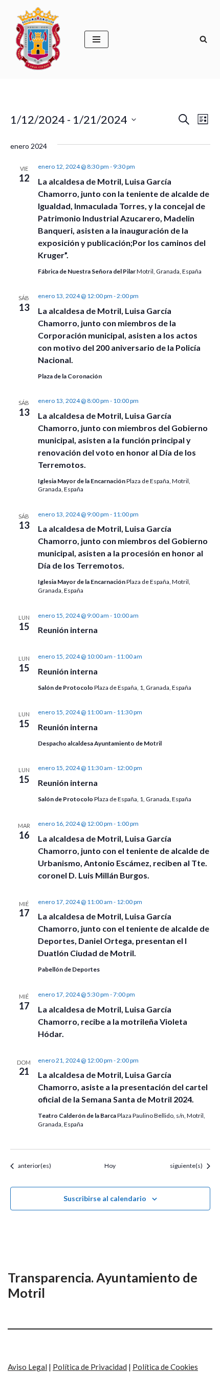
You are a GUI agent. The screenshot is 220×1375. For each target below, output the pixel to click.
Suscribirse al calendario (104, 1198)
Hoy (110, 1165)
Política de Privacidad (90, 1366)
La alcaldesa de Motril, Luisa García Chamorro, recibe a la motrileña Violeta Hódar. (112, 1021)
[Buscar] (203, 39)
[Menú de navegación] (96, 39)
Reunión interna (68, 630)
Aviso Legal (27, 1366)
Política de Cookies (165, 1366)
